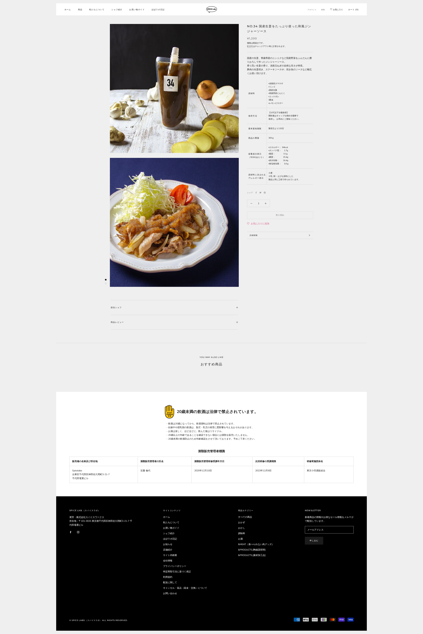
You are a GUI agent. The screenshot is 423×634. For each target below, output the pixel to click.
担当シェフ (116, 307)
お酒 (240, 538)
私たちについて (96, 9)
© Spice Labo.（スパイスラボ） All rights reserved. (98, 620)
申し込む (314, 540)
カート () (353, 9)
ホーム (67, 9)
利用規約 (167, 577)
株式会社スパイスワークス (90, 517)
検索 (323, 10)
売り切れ (280, 215)
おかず (241, 522)
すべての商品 (245, 517)
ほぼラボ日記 (158, 9)
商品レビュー (117, 322)
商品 (80, 9)
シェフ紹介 (116, 9)
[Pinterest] (265, 193)
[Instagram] (78, 532)
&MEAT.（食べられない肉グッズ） (256, 544)
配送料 (250, 46)
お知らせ (167, 544)
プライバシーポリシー (174, 566)
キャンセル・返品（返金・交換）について (185, 588)
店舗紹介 (167, 549)
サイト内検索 (170, 555)
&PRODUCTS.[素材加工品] (252, 555)
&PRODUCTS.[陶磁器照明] (252, 549)
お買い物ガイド (136, 9)
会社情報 (167, 560)
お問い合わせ (170, 593)
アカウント (312, 10)
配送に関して (170, 582)
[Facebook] (256, 193)
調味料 (241, 533)
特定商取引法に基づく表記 (177, 571)
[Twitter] (260, 193)
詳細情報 (254, 235)
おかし (241, 528)
